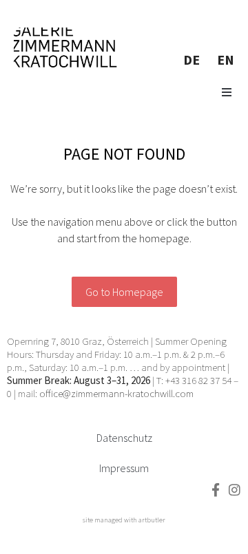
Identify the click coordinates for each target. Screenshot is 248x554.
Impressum (124, 468)
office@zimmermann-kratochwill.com (117, 393)
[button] (226, 92)
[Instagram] (234, 489)
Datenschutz (124, 438)
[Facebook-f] (215, 489)
